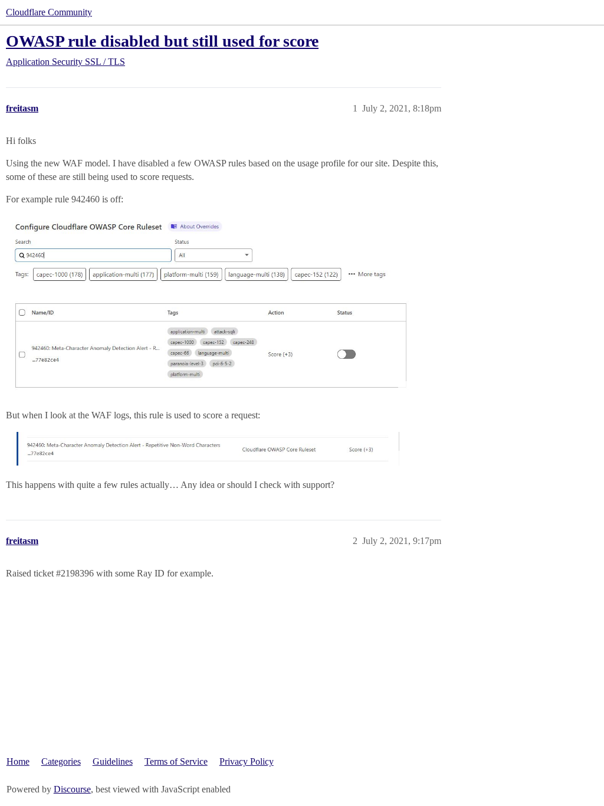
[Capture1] (209, 449)
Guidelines (113, 761)
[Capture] (209, 305)
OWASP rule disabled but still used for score (162, 41)
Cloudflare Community (49, 12)
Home (17, 761)
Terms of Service (176, 761)
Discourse (72, 789)
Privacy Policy (246, 761)
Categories (61, 761)
